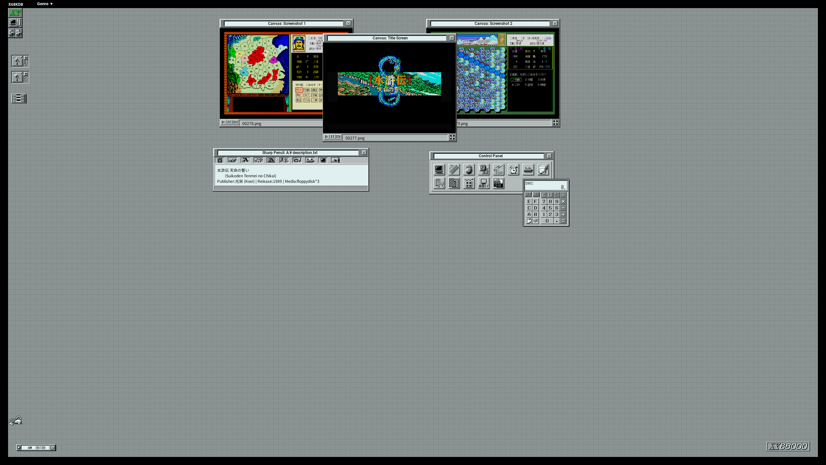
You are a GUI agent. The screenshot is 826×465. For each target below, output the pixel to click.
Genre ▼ (45, 3)
